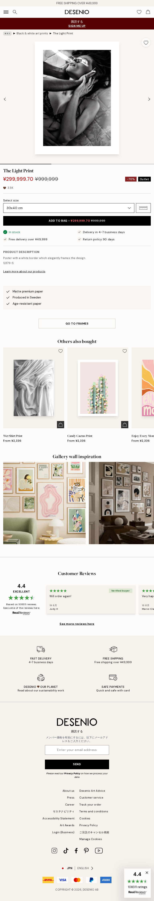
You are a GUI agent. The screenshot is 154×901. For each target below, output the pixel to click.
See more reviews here (77, 624)
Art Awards (67, 825)
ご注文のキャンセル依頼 (94, 832)
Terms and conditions (93, 811)
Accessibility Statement (59, 818)
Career (70, 804)
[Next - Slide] (149, 99)
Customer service (91, 797)
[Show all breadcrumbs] (7, 33)
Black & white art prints (32, 33)
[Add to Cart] (60, 424)
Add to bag (77, 220)
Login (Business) (63, 832)
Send (77, 764)
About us (69, 790)
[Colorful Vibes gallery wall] (44, 503)
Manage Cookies (90, 839)
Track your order (90, 804)
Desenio (88, 889)
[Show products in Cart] (148, 12)
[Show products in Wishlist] (139, 12)
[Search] (14, 12)
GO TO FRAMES (77, 323)
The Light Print (63, 33)
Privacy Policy (72, 773)
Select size (11, 200)
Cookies (84, 818)
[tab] (25, 162)
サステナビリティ (64, 811)
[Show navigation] (6, 12)
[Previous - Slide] (5, 99)
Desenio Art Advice (92, 790)
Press (71, 797)
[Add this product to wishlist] (146, 42)
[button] (143, 208)
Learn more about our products (24, 271)
